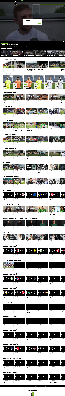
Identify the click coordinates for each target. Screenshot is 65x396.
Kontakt (40, 386)
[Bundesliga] (45, 386)
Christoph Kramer (3, 48)
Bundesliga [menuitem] (20, 3)
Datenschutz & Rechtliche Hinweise (29, 386)
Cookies (37, 386)
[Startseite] (15, 3)
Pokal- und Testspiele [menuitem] (25, 3)
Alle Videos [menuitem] (32, 3)
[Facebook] (63, 41)
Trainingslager (9, 48)
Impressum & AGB (21, 386)
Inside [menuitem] (29, 3)
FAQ (35, 386)
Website (43, 386)
